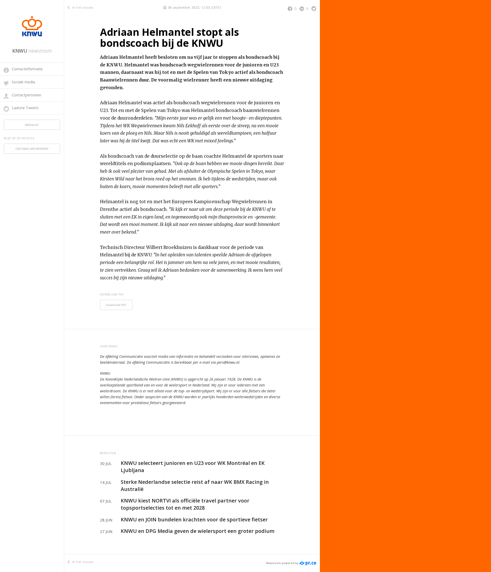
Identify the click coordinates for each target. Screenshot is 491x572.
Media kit (32, 125)
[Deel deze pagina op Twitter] (313, 8)
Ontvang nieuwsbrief (32, 149)
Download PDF (116, 305)
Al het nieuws (82, 7)
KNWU (32, 50)
